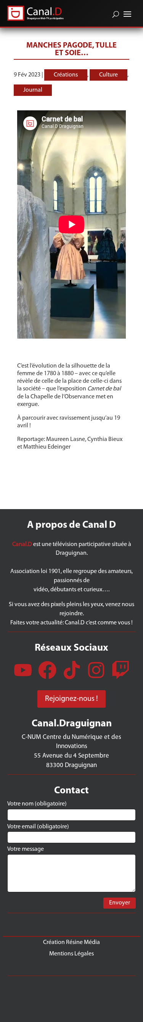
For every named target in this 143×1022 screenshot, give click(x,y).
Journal (32, 90)
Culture (108, 75)
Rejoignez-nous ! (71, 699)
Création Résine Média (71, 942)
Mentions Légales (71, 954)
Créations (66, 75)
